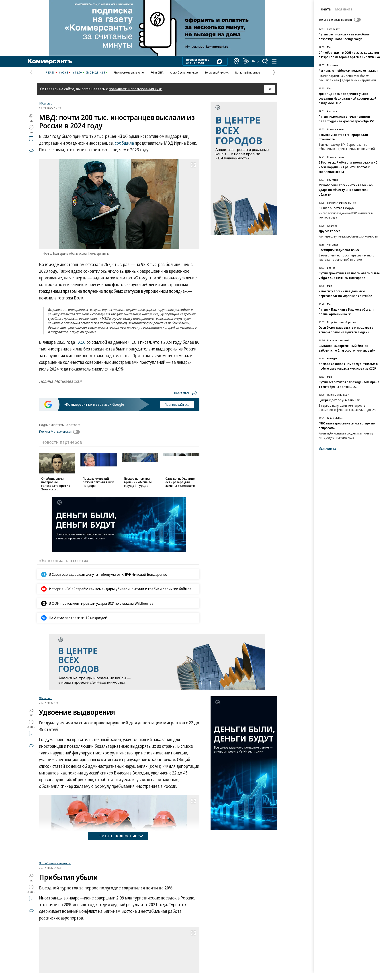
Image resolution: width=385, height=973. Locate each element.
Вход (255, 61)
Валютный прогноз (247, 72)
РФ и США (157, 72)
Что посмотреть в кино (129, 72)
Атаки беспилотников (184, 72)
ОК (270, 89)
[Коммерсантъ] (50, 61)
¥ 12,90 (77, 72)
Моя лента (343, 9)
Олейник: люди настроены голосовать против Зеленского (55, 483)
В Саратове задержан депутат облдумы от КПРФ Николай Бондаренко (108, 574)
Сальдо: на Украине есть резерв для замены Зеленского (180, 482)
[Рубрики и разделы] (274, 61)
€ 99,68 (63, 72)
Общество (45, 103)
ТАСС (81, 342)
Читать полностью (118, 836)
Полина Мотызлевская (55, 431)
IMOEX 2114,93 (95, 72)
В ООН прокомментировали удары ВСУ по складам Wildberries (101, 603)
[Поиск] (265, 61)
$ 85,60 (50, 72)
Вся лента (327, 448)
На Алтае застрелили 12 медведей (78, 617)
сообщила (124, 143)
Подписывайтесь (176, 404)
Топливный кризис (217, 72)
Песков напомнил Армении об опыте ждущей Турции (138, 482)
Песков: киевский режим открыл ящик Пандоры (98, 482)
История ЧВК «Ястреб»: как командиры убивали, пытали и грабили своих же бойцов (120, 588)
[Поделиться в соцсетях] (31, 150)
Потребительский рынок (55, 919)
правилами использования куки (135, 88)
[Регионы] (236, 61)
